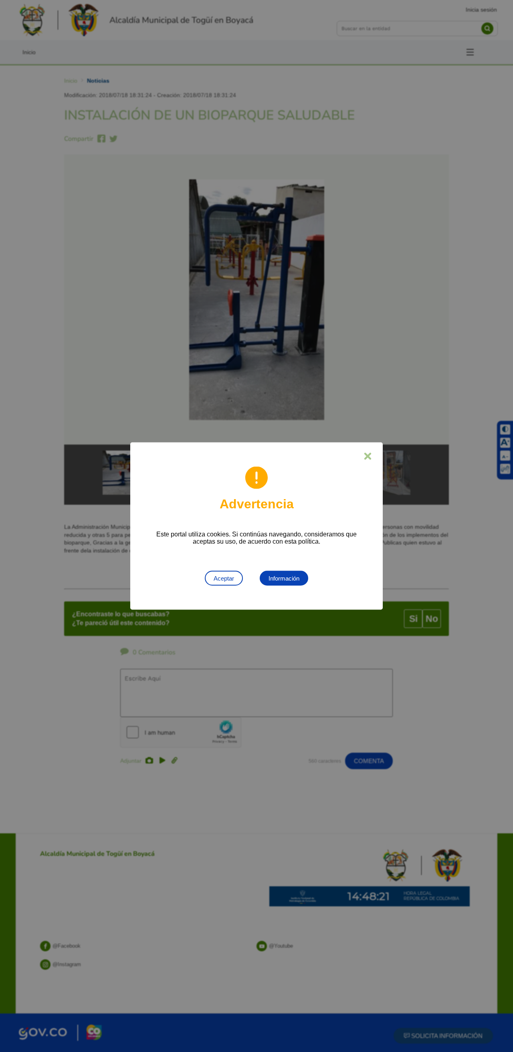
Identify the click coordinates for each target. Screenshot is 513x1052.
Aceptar (224, 578)
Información (284, 578)
